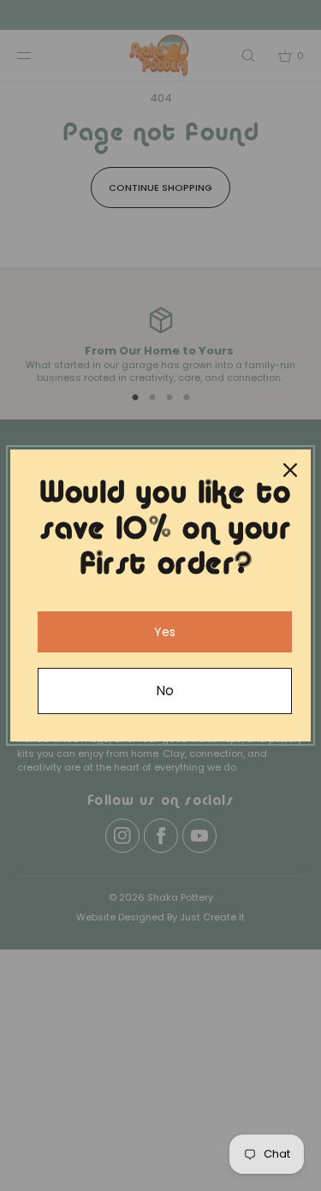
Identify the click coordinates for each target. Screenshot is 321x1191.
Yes (164, 631)
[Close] (290, 470)
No (165, 690)
